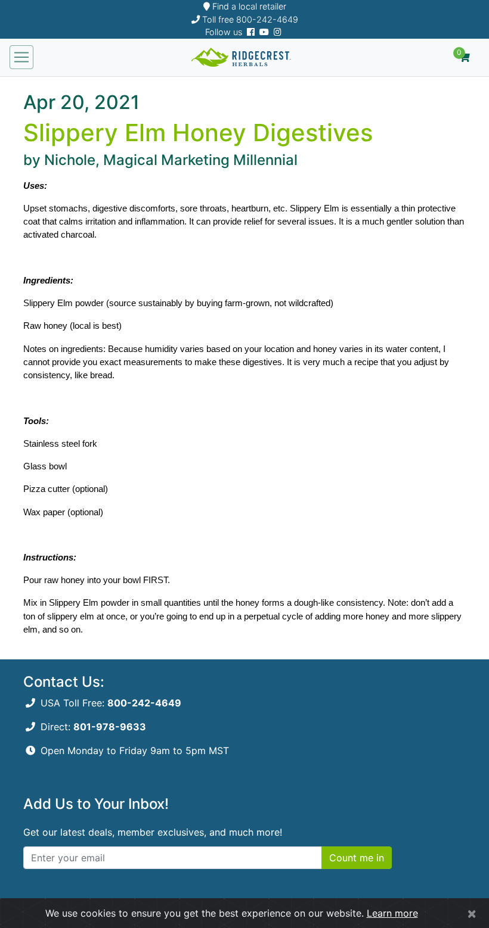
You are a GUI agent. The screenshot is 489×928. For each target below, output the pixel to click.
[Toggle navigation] (21, 57)
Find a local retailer (248, 6)
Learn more (392, 913)
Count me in (356, 858)
